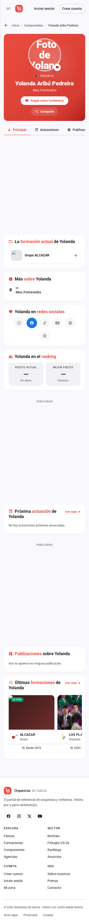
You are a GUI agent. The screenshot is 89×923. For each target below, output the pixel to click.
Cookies (48, 915)
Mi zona (9, 888)
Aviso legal (11, 915)
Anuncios (54, 857)
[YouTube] (40, 816)
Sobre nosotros (58, 874)
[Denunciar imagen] (57, 67)
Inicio (15, 25)
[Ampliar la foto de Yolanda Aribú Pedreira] (44, 55)
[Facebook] (32, 323)
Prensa (52, 881)
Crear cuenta (72, 8)
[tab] (17, 130)
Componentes (33, 25)
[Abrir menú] (8, 8)
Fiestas (9, 836)
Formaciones (13, 843)
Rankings (54, 850)
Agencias (10, 857)
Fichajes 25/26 (58, 843)
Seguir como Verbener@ (47, 100)
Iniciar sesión (44, 8)
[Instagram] (19, 816)
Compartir (47, 111)
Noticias (53, 836)
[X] (29, 816)
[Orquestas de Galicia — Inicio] (19, 8)
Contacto (54, 888)
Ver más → (72, 511)
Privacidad (30, 915)
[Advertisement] (44, 187)
